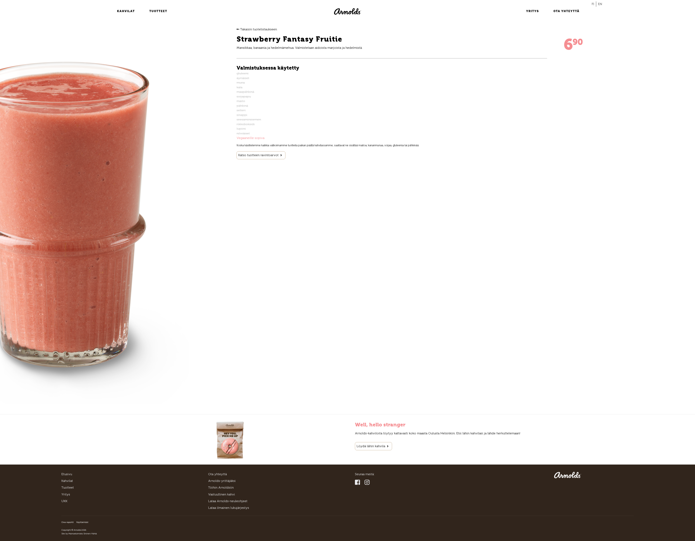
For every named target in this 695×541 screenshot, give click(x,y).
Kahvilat (126, 11)
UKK (64, 501)
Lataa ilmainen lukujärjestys (228, 508)
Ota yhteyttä (566, 11)
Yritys (532, 11)
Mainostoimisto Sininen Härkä (82, 533)
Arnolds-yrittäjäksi (222, 481)
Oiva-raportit (67, 522)
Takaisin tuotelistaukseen (258, 29)
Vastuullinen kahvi (221, 494)
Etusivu (66, 474)
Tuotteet (158, 11)
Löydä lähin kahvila (371, 446)
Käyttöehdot (82, 522)
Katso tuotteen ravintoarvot (258, 155)
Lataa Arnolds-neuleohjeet (227, 501)
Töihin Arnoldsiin (221, 487)
